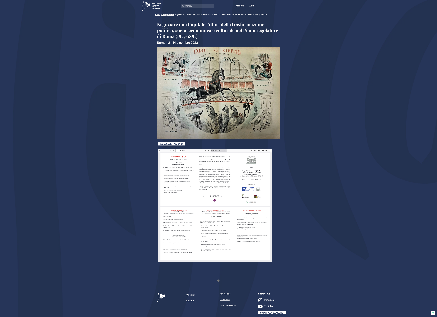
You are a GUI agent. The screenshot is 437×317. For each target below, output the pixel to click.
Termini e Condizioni (228, 306)
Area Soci (240, 6)
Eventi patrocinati (167, 15)
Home (157, 15)
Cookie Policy (225, 300)
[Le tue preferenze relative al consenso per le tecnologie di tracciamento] (433, 313)
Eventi (251, 6)
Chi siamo (190, 295)
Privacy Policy (225, 294)
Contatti (190, 301)
